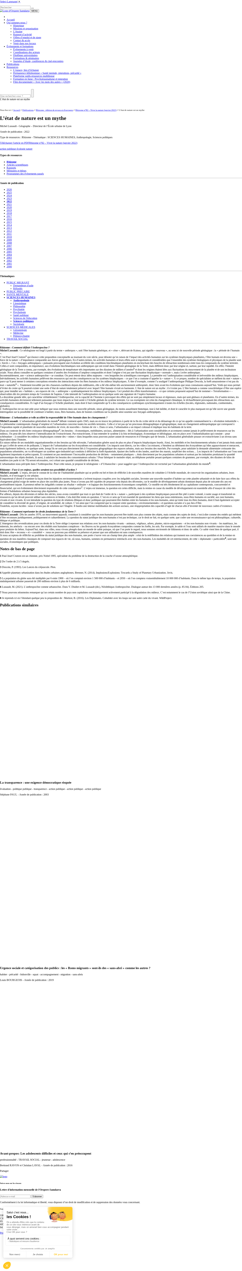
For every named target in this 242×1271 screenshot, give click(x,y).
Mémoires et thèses (16, 170)
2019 (9, 210)
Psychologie (19, 312)
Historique (18, 25)
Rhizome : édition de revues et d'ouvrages (54, 110)
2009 (9, 240)
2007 (9, 245)
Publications (13, 64)
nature (29, 148)
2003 (9, 257)
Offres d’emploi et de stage (27, 37)
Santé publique (21, 315)
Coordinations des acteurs (26, 52)
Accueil (11, 19)
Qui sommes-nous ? (17, 22)
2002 (9, 260)
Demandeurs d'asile (23, 285)
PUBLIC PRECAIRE (18, 291)
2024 (9, 195)
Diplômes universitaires (25, 55)
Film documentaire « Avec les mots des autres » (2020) (41, 82)
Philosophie (19, 306)
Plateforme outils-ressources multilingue (33, 76)
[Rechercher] (32, 8)
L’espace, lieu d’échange (26, 70)
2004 (9, 254)
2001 (9, 263)
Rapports (11, 167)
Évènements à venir (23, 49)
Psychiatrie (19, 309)
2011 (9, 234)
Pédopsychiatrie (21, 336)
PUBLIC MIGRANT (18, 282)
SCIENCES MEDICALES (21, 327)
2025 (9, 192)
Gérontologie (20, 330)
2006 (9, 248)
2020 (9, 207)
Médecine (18, 333)
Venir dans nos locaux (24, 43)
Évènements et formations (20, 46)
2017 (9, 216)
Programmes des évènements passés (25, 173)
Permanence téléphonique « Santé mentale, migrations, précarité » (47, 73)
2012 (9, 231)
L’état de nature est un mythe (15, 99)
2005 (9, 251)
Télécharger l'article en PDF (14, 142)
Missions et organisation (25, 28)
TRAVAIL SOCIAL (17, 339)
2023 (9, 198)
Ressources (12, 67)
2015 (9, 222)
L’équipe (17, 31)
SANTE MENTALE (18, 294)
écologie (21, 148)
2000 (9, 266)
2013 (9, 228)
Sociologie (18, 324)
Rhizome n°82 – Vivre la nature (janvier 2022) (96, 110)
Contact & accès (21, 40)
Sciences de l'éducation (25, 318)
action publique (8, 148)
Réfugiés (17, 288)
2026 (9, 189)
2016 (9, 219)
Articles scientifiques (17, 164)
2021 (9, 204)
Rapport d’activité (22, 34)
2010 (9, 237)
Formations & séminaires (26, 58)
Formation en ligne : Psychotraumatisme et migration (40, 79)
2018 (9, 213)
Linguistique (19, 303)
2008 (9, 242)
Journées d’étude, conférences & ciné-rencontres (38, 61)
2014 (9, 225)
